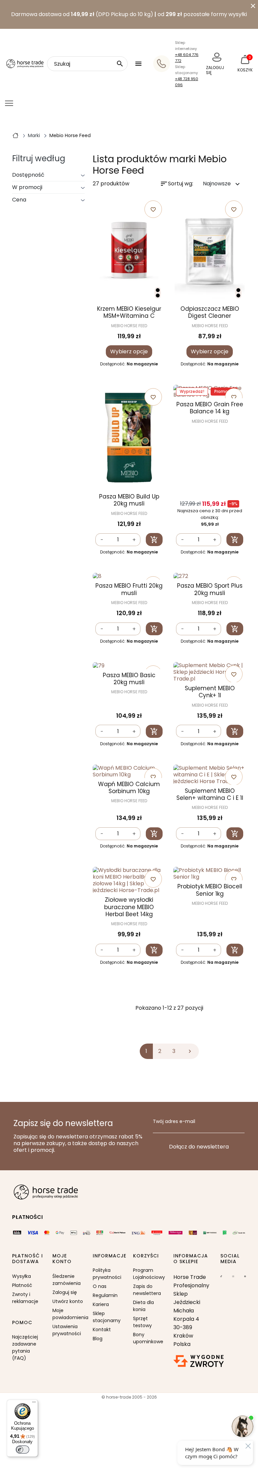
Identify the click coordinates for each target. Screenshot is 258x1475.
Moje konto (62, 1259)
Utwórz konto (67, 1301)
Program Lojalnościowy (149, 1274)
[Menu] (34, 1404)
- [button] (101, 540)
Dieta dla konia (143, 1306)
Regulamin (105, 1295)
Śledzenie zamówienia (66, 1280)
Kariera (101, 1304)
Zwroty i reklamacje (25, 1298)
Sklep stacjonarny (107, 1317)
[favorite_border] (129, 576)
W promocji (27, 187)
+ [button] (134, 540)
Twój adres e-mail (174, 1122)
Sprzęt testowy (142, 1322)
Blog (97, 1338)
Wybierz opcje (129, 351)
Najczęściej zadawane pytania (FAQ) (25, 1347)
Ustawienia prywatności (66, 1330)
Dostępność (28, 175)
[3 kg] (158, 295)
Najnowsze (222, 184)
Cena (19, 199)
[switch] (22, 1450)
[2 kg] (238, 295)
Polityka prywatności (107, 1274)
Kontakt (102, 1329)
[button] (139, 64)
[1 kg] (158, 290)
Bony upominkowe (148, 1338)
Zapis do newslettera (147, 1290)
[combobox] (87, 63)
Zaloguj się (64, 1292)
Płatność (22, 1285)
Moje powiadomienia (68, 1314)
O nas (99, 1286)
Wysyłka (21, 1276)
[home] (15, 135)
